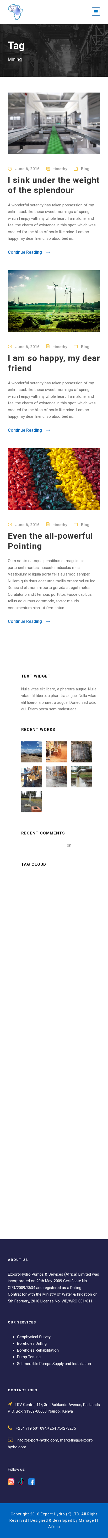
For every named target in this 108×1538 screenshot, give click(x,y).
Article (31, 878)
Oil (48, 914)
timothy (60, 168)
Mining (51, 902)
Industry (69, 890)
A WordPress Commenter (43, 845)
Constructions (38, 890)
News (30, 914)
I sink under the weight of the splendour (54, 185)
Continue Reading (25, 252)
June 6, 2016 (27, 168)
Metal (30, 902)
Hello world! (82, 845)
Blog (85, 168)
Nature (73, 902)
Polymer (68, 914)
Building (55, 878)
